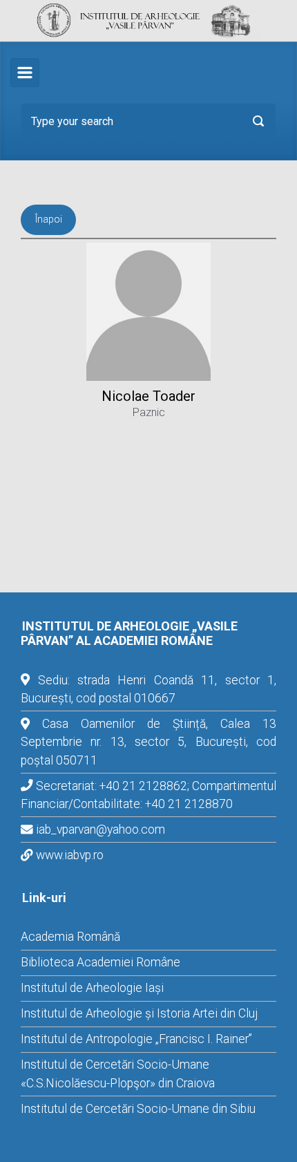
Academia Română (70, 937)
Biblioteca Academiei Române (100, 962)
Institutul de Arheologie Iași (92, 988)
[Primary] (24, 72)
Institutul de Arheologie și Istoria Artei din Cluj (139, 1013)
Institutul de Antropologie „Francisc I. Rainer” (136, 1039)
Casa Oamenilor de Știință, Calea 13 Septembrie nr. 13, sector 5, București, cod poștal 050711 (148, 742)
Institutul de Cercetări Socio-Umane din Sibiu (138, 1109)
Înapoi (48, 219)
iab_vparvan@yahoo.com (100, 829)
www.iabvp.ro (70, 855)
